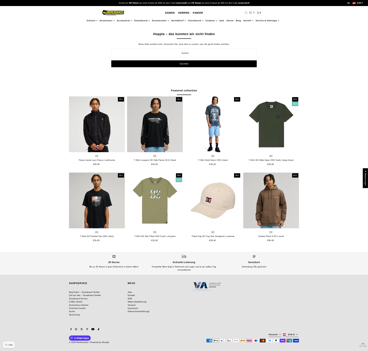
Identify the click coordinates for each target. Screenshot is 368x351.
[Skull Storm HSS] (213, 124)
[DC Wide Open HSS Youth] (271, 124)
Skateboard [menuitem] (141, 20)
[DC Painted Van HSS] (97, 200)
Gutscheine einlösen (79, 305)
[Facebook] (71, 329)
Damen (170, 12)
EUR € (360, 3)
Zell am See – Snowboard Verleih (85, 295)
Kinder (198, 12)
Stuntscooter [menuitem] (159, 20)
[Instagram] (76, 329)
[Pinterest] (87, 329)
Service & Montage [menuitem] (266, 20)
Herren (183, 12)
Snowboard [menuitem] (194, 20)
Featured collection (184, 90)
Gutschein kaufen (77, 308)
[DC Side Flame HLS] (155, 124)
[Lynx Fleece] (97, 124)
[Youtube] (92, 329)
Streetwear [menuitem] (106, 20)
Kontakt (131, 295)
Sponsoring (74, 315)
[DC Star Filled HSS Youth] (155, 200)
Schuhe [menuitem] (91, 20)
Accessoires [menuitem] (123, 20)
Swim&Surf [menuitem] (177, 20)
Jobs (130, 292)
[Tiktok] (98, 329)
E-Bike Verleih (75, 302)
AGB (130, 298)
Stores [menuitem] (230, 20)
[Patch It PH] (271, 200)
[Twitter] (81, 329)
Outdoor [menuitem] (210, 20)
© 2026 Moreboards (78, 342)
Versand (131, 305)
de (348, 3)
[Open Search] (246, 12)
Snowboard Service (78, 298)
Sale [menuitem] (221, 20)
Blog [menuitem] (238, 20)
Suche (72, 311)
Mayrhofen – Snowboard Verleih (84, 292)
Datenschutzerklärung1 (139, 311)
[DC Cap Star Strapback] (213, 200)
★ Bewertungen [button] (365, 178)
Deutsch (273, 334)
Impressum (133, 308)
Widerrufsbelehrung (137, 302)
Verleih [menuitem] (247, 20)
